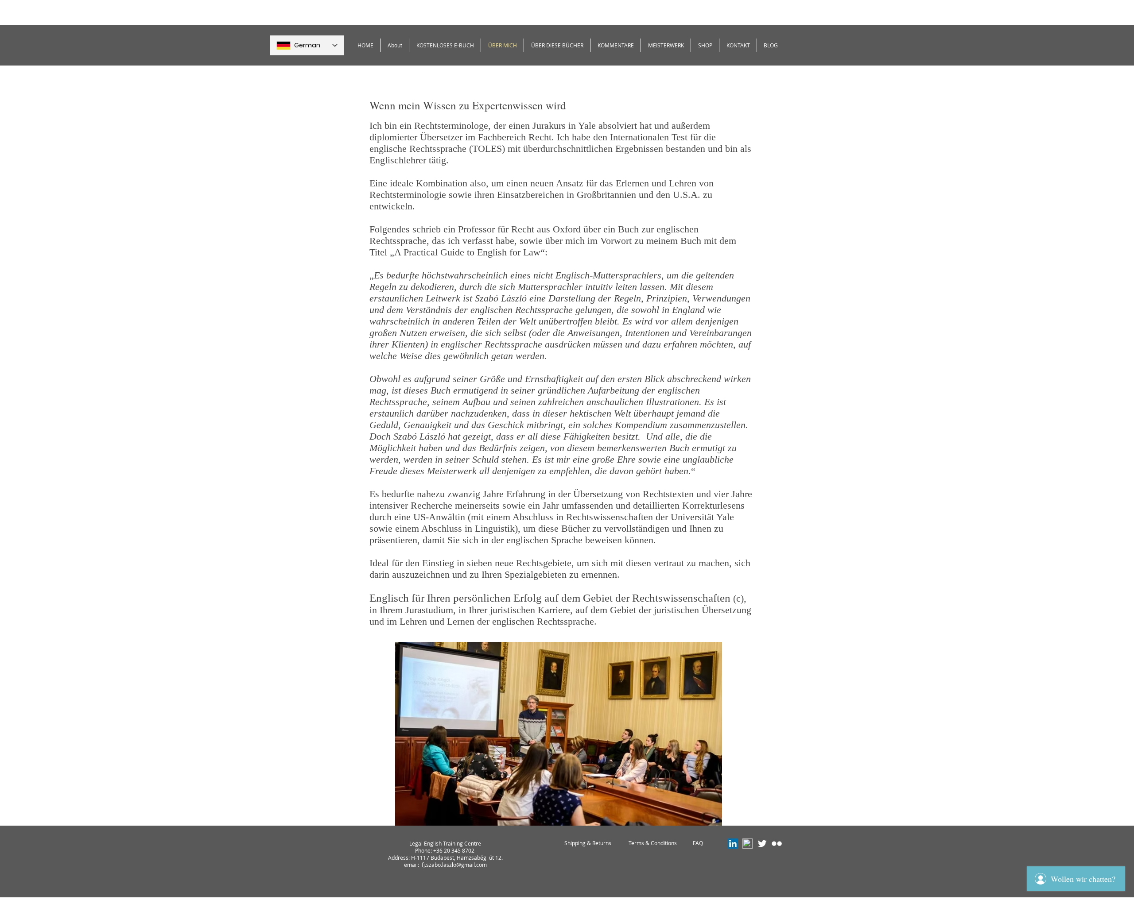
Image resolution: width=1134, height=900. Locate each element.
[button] (445, 45)
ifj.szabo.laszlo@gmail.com (453, 864)
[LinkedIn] (733, 843)
